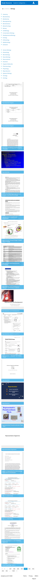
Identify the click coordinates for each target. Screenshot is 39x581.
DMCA (36, 576)
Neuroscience (6, 59)
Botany (5, 28)
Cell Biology (6, 30)
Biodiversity (6, 19)
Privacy (31, 576)
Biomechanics (6, 23)
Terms (25, 576)
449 (18, 569)
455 (7, 571)
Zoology (5, 78)
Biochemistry (6, 16)
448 (14, 569)
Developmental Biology (9, 35)
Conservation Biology (8, 33)
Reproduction (6, 71)
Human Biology (7, 50)
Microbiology (6, 54)
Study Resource (7, 3)
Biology (13, 8)
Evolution (5, 44)
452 (29, 569)
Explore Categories (19, 3)
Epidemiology (6, 42)
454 (3, 571)
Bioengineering (7, 21)
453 (33, 569)
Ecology (5, 37)
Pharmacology (7, 66)
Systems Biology (7, 73)
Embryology (6, 40)
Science (7, 8)
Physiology (6, 68)
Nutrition (5, 61)
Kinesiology (6, 52)
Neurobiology (6, 57)
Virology (5, 75)
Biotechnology (7, 26)
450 (22, 569)
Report (34, 578)
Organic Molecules (8, 64)
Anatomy (5, 14)
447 (10, 569)
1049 (13, 571)
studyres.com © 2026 (6, 576)
